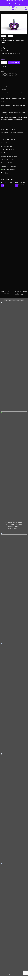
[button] (2, 8)
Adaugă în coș (14, 62)
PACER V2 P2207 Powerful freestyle (21, 292)
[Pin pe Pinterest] (13, 74)
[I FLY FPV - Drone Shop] (14, 8)
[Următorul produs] (2, 48)
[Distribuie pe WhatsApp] (2, 74)
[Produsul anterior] (5, 48)
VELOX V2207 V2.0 (5, 291)
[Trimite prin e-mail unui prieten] (10, 74)
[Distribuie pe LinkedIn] (15, 74)
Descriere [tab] (3, 83)
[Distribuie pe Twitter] (7, 74)
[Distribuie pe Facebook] (5, 74)
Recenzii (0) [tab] (4, 86)
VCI (4, 71)
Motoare (3, 38)
